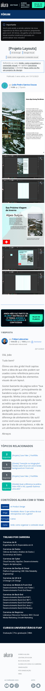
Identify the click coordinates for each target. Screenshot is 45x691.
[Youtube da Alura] (6, 686)
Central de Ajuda (25, 657)
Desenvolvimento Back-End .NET (16, 600)
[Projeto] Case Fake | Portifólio (25, 455)
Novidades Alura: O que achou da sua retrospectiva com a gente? (25, 512)
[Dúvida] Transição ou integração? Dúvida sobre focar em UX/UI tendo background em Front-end (26, 465)
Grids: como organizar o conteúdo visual (22, 57)
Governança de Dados (12, 555)
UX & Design (16, 53)
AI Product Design (17, 506)
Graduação (7, 633)
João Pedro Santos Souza (24, 84)
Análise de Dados (26, 552)
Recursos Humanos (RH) (22, 615)
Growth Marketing (25, 618)
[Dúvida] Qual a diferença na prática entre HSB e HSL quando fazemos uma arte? (26, 486)
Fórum (5, 14)
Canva (13, 519)
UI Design (7, 581)
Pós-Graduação (24, 670)
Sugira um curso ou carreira (29, 664)
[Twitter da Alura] (12, 686)
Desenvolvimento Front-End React (17, 590)
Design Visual (29, 53)
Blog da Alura (24, 661)
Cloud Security (9, 561)
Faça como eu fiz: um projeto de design (21, 69)
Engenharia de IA (10, 545)
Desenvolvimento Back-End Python (17, 603)
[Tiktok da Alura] (22, 686)
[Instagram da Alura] (16, 686)
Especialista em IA (25, 545)
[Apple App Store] (38, 686)
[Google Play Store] (33, 686)
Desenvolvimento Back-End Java (16, 605)
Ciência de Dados (10, 552)
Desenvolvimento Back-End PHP (16, 597)
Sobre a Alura (23, 654)
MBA (30, 633)
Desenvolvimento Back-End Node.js (17, 608)
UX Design (16, 581)
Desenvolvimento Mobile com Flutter (18, 588)
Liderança (7, 615)
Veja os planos (38, 5)
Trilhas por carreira (16, 537)
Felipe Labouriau (20, 339)
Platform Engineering (11, 571)
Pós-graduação (20, 633)
